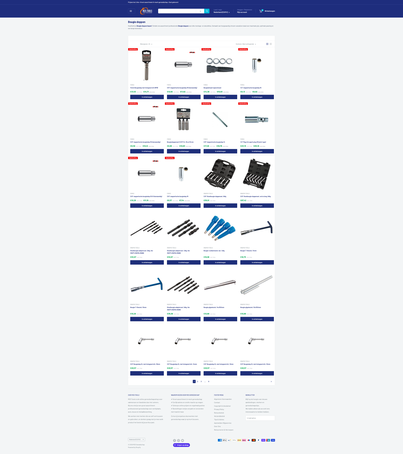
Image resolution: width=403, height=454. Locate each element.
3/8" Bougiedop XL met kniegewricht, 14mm (182, 364)
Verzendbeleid (219, 416)
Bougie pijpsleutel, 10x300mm (250, 307)
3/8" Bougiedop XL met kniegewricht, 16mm (145, 364)
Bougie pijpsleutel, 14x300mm (214, 307)
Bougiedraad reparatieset (212, 88)
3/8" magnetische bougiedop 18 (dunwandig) (182, 88)
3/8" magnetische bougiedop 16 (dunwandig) (145, 142)
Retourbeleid (219, 413)
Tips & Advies (219, 419)
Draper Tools (208, 193)
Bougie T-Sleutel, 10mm (138, 307)
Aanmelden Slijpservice (222, 423)
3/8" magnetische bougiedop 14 (214, 142)
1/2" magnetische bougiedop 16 (250, 88)
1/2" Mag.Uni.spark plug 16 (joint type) (253, 142)
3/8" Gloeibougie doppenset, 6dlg (215, 196)
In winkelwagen (147, 97)
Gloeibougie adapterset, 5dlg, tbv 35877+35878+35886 (141, 252)
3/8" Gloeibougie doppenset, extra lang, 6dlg (255, 196)
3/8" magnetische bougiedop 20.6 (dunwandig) (146, 196)
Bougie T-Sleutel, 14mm (248, 251)
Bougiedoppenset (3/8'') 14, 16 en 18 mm (180, 142)
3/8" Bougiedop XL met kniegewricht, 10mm (255, 364)
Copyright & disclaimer (222, 406)
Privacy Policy (219, 409)
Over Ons (217, 426)
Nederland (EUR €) (134, 439)
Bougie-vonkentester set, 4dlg (214, 251)
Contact (217, 402)
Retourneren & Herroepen (223, 430)
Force (132, 85)
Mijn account (242, 12)
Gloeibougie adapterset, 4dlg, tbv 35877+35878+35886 (178, 252)
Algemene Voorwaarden (223, 399)
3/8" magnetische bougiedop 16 (177, 196)
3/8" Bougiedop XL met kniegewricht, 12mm (218, 364)
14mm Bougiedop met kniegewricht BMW (144, 88)
